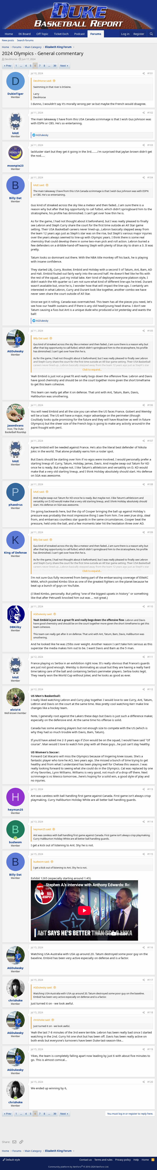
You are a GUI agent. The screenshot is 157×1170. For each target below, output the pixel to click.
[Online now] (15, 838)
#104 (150, 177)
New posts (8, 40)
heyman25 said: (42, 829)
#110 (150, 606)
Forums (95, 34)
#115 (150, 854)
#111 (150, 657)
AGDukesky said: (42, 614)
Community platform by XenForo (78, 1166)
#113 (150, 789)
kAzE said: (38, 185)
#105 (150, 330)
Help (136, 1159)
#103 (150, 145)
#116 (150, 947)
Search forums (25, 40)
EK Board (25, 34)
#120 (150, 1082)
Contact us (85, 1159)
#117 (150, 979)
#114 (150, 821)
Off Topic (42, 34)
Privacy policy (123, 1159)
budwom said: (41, 861)
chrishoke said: (41, 1020)
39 (54, 65)
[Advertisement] (71, 1129)
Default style (12, 1159)
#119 (150, 1049)
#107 (150, 440)
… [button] (21, 65)
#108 (150, 484)
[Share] (143, 73)
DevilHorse (11, 59)
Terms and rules (103, 1159)
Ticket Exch (61, 34)
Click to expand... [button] (92, 369)
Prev (8, 65)
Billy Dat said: (40, 338)
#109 (150, 532)
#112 (150, 689)
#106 (150, 405)
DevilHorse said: (42, 80)
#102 (150, 112)
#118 (150, 1012)
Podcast (79, 34)
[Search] (151, 33)
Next (63, 65)
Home (9, 34)
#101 (150, 73)
